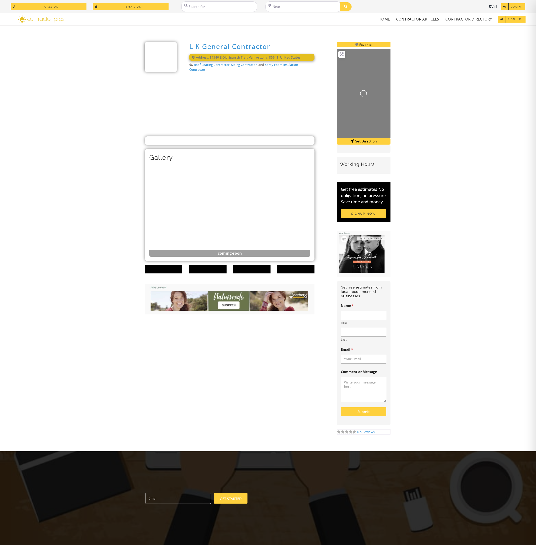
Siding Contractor (244, 65)
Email (347, 349)
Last (344, 339)
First (344, 322)
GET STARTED (231, 498)
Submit (363, 411)
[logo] (41, 17)
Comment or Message (359, 372)
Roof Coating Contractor (211, 65)
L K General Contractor (229, 46)
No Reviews (366, 432)
